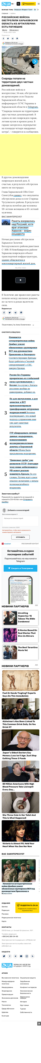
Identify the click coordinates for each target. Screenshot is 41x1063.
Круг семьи (24, 1005)
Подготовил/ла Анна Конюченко (16, 324)
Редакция (5, 910)
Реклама (5, 914)
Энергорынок (7, 991)
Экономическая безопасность (26, 992)
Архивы (5, 907)
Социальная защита (28, 978)
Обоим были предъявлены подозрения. (23, 443)
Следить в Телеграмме (22, 568)
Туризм (23, 1009)
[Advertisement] (20, 155)
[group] (20, 60)
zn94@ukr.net (31, 940)
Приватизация (7, 994)
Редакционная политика (11, 918)
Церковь (5, 1012)
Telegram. (33, 106)
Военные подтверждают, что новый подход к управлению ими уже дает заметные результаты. (24, 412)
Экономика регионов (10, 998)
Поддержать (30, 4)
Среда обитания (8, 1009)
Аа (18, 4)
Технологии (6, 1005)
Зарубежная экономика (25, 982)
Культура (5, 1016)
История (23, 1002)
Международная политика (8, 982)
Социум (23, 998)
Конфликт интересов (28, 987)
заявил (17, 195)
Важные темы (7, 10)
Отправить (20, 537)
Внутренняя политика (10, 978)
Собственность (26, 1012)
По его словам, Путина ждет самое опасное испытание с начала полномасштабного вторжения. (24, 474)
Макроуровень (7, 987)
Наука (4, 1002)
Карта (4, 921)
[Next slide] (37, 9)
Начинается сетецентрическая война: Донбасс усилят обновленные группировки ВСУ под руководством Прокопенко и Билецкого (18, 889)
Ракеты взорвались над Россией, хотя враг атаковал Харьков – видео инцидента (23, 227)
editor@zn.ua (6, 946)
